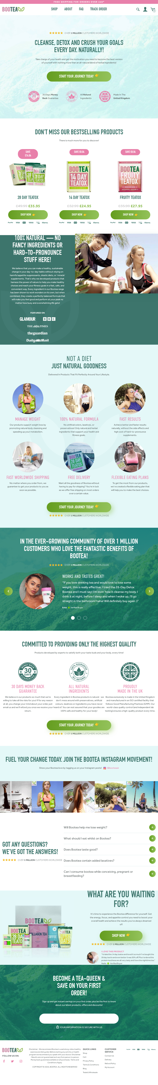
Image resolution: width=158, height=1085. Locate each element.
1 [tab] (73, 618)
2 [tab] (79, 618)
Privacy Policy (88, 1061)
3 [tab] (85, 618)
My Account (109, 1067)
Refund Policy (110, 1063)
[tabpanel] (79, 591)
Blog (85, 1068)
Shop (54, 9)
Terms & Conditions (91, 1065)
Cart (84, 1057)
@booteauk (113, 768)
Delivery (108, 1060)
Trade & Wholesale (90, 1072)
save (28, 154)
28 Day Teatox (28, 198)
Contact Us (109, 1056)
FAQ (81, 9)
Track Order (98, 9)
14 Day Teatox (79, 198)
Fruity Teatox (130, 198)
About (68, 9)
